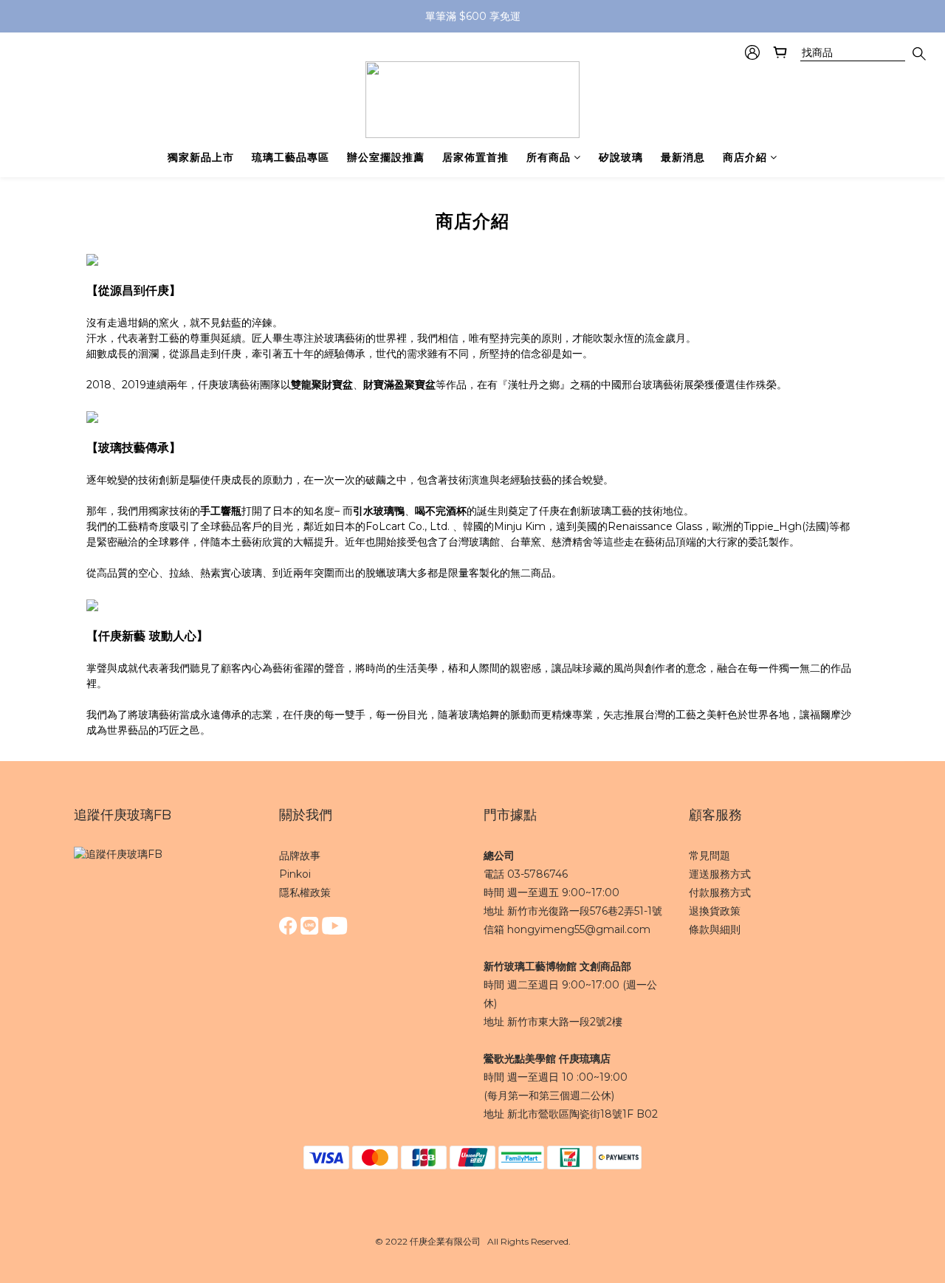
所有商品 (548, 157)
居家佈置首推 (475, 157)
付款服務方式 (720, 892)
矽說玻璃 (621, 157)
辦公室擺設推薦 (386, 157)
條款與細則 (714, 929)
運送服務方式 (720, 874)
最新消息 (683, 157)
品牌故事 (299, 855)
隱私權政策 (305, 892)
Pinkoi (295, 874)
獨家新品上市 (201, 157)
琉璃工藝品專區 (290, 157)
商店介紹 (745, 157)
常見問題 (709, 855)
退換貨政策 (714, 911)
